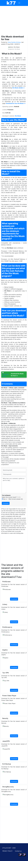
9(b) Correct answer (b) (15, 499)
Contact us (18, 851)
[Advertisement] (14, 20)
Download (14, 599)
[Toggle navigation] (19, 3)
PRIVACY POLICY (7, 851)
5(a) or (5, 499)
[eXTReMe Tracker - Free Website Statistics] (20, 854)
